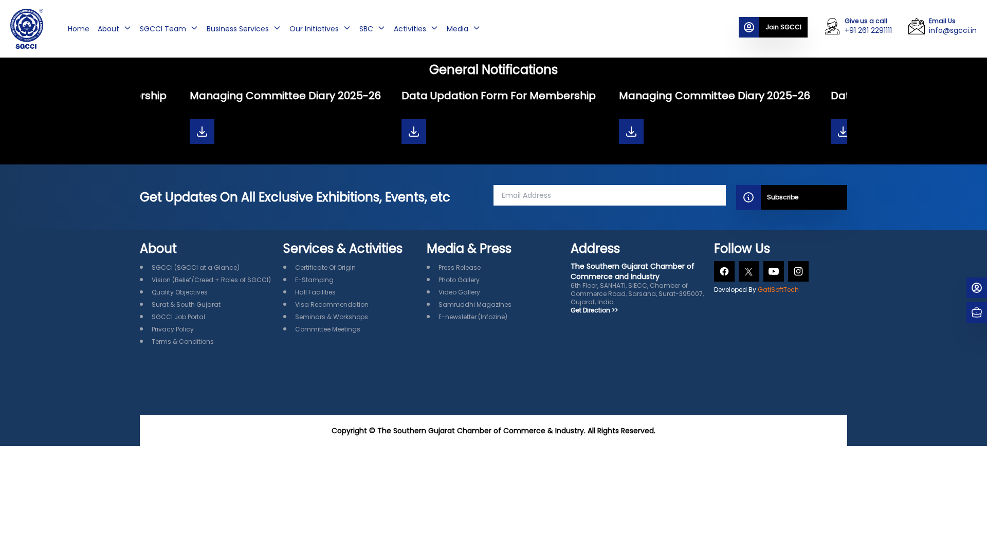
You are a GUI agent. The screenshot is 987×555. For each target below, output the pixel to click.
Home (78, 29)
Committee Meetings (327, 329)
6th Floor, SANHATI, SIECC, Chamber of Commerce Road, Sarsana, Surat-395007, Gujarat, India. (637, 283)
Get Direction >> (594, 310)
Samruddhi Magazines (474, 304)
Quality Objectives (180, 292)
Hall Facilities (315, 292)
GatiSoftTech (778, 289)
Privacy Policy (173, 329)
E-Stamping (314, 279)
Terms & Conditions (183, 341)
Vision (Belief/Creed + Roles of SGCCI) (211, 279)
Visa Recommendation (332, 304)
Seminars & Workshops (331, 316)
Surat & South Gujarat (186, 304)
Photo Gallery (459, 279)
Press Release (459, 267)
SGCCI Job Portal (178, 316)
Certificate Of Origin (325, 267)
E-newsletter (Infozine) (472, 316)
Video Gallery (459, 292)
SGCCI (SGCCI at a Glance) (196, 267)
